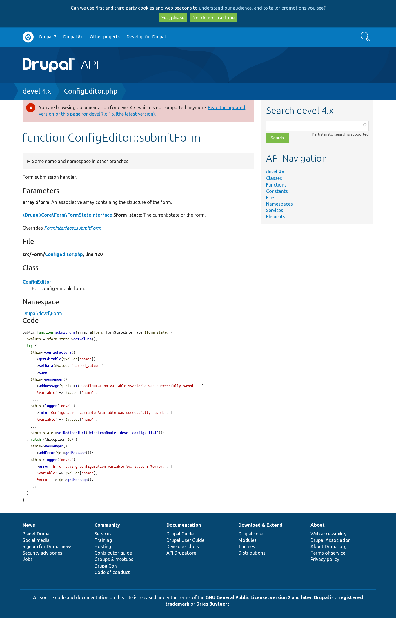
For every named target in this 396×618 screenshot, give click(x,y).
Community (107, 525)
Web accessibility (328, 533)
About (317, 525)
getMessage (75, 453)
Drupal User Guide (185, 540)
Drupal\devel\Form (42, 313)
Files (270, 197)
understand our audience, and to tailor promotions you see (261, 7)
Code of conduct (112, 572)
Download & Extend (260, 525)
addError (47, 453)
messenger (54, 379)
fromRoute (107, 433)
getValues (82, 339)
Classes (274, 178)
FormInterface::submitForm (72, 228)
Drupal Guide (180, 533)
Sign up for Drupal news (47, 546)
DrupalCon (106, 565)
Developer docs (182, 546)
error (44, 467)
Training (103, 540)
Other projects (105, 36)
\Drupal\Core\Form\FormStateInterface (67, 214)
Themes (246, 546)
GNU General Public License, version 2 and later (259, 597)
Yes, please (172, 17)
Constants (277, 191)
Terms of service (327, 552)
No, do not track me (213, 17)
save (43, 373)
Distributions (252, 552)
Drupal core (250, 533)
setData (46, 366)
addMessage (49, 386)
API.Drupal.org (181, 552)
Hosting (103, 546)
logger (51, 406)
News (29, 525)
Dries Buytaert (212, 603)
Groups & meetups (114, 559)
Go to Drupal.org (28, 37)
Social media (36, 540)
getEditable (50, 359)
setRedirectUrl (71, 433)
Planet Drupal (37, 533)
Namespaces (279, 203)
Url (91, 433)
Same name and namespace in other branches (80, 161)
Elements (275, 216)
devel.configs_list (138, 433)
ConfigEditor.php (90, 91)
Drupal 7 (48, 36)
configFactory (58, 352)
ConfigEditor (37, 281)
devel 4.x (37, 91)
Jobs (28, 559)
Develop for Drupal (146, 36)
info (43, 413)
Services (274, 210)
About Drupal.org (328, 546)
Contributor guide (113, 552)
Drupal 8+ (73, 36)
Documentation (183, 525)
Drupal (321, 597)
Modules (247, 540)
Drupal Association (330, 540)
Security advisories (42, 552)
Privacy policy (324, 559)
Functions (276, 184)
